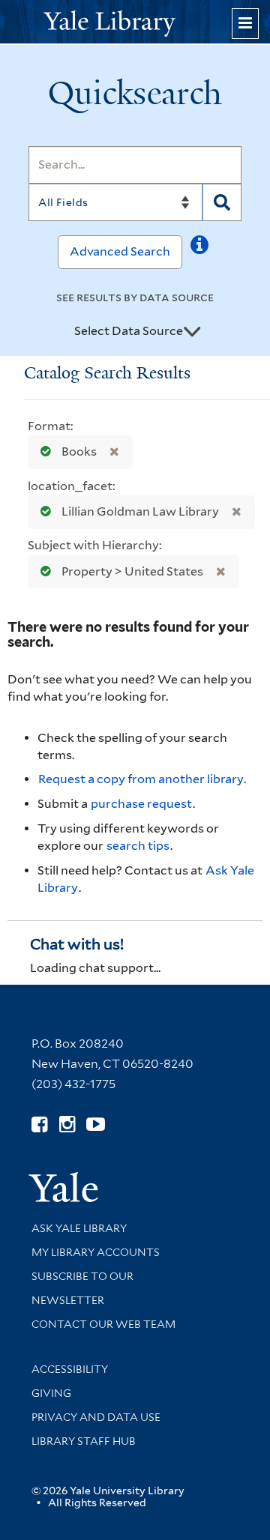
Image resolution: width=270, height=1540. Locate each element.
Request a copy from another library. (142, 779)
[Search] (222, 202)
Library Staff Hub (84, 1441)
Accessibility (70, 1369)
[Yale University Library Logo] (135, 22)
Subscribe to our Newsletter (83, 1288)
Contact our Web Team (104, 1324)
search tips (138, 846)
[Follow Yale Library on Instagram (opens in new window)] (67, 1124)
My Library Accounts (96, 1252)
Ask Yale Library (79, 1228)
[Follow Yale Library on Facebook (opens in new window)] (39, 1124)
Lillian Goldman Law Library (140, 511)
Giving (51, 1393)
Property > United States (132, 571)
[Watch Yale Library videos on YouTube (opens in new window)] (95, 1124)
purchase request (141, 804)
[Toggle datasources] (192, 332)
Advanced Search (120, 251)
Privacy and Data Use (96, 1417)
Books (79, 451)
